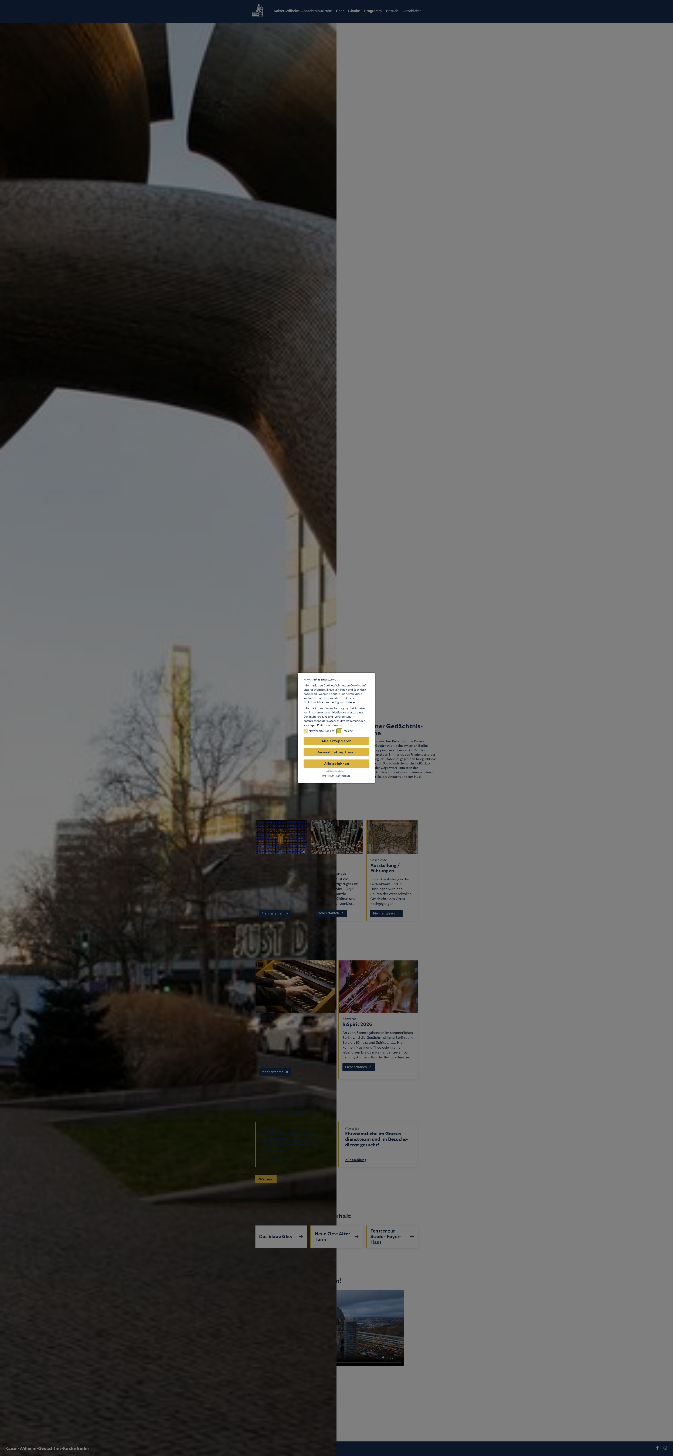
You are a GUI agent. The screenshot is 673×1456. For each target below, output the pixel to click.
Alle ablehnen (336, 763)
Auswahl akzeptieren (336, 752)
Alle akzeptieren (336, 741)
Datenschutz (343, 775)
